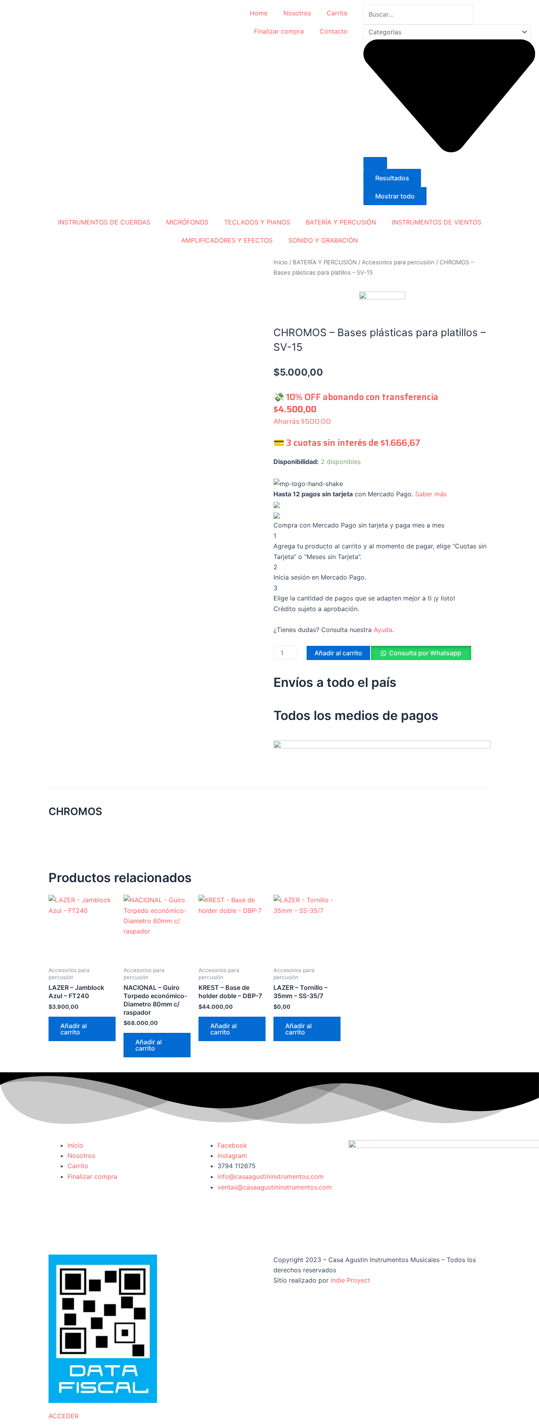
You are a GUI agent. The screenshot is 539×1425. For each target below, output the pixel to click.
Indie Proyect (350, 1280)
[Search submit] (375, 163)
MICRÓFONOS (187, 222)
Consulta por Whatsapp (425, 653)
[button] (420, 656)
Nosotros (297, 13)
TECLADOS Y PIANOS (257, 222)
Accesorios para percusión (398, 262)
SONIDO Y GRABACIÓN (323, 240)
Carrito (337, 13)
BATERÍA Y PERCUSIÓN (341, 222)
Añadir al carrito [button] (73, 1029)
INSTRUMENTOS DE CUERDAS (104, 222)
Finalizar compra (279, 31)
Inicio (280, 262)
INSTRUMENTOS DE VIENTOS (436, 222)
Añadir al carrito (338, 653)
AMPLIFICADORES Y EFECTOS (227, 240)
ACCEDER (64, 1416)
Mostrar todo (395, 196)
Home (259, 13)
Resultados (392, 178)
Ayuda (383, 630)
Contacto (334, 31)
